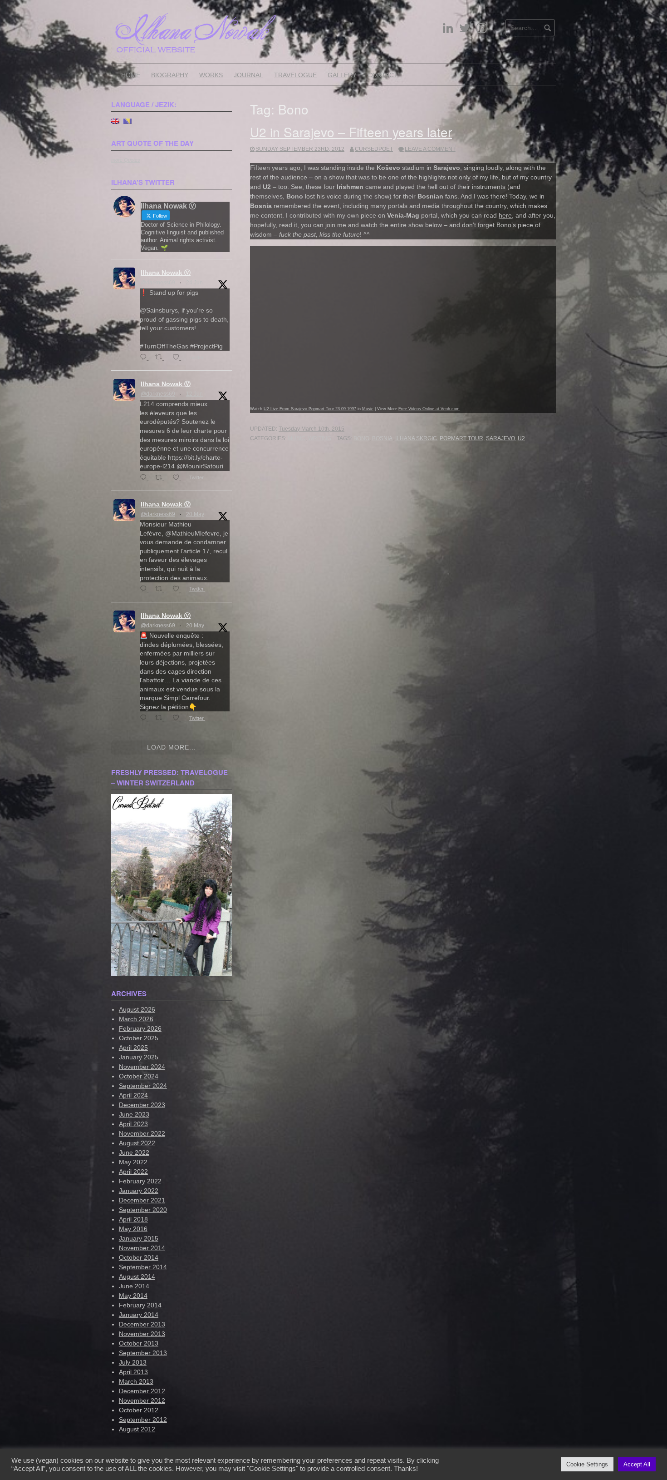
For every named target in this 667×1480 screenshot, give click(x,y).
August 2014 (137, 1276)
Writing (319, 438)
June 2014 (134, 1286)
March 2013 (136, 1381)
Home (130, 75)
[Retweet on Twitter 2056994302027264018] (161, 718)
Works (211, 75)
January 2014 (138, 1314)
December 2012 (142, 1391)
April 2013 (133, 1372)
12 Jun (194, 394)
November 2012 (142, 1400)
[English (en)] (115, 120)
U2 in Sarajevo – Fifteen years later (351, 132)
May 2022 (133, 1162)
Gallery (342, 75)
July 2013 (133, 1362)
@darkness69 (158, 282)
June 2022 (134, 1152)
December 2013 (142, 1324)
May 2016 (133, 1228)
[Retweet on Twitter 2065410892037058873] (161, 478)
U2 (521, 438)
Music (367, 409)
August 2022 (137, 1143)
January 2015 (138, 1238)
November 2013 (142, 1333)
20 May (195, 514)
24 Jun (194, 282)
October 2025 (138, 1038)
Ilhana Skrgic (416, 438)
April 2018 (133, 1219)
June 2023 (134, 1114)
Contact (383, 75)
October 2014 (138, 1257)
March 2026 (136, 1019)
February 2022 (140, 1181)
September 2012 (143, 1419)
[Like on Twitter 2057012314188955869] (178, 589)
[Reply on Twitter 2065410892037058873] (145, 478)
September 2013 (143, 1352)
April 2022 (133, 1171)
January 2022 (138, 1190)
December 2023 (142, 1104)
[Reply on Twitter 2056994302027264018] (145, 718)
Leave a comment (430, 149)
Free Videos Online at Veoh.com (429, 409)
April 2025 (133, 1047)
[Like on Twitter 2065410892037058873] (178, 478)
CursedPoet (374, 149)
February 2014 (140, 1305)
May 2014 (133, 1295)
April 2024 (133, 1095)
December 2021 (142, 1200)
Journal (248, 75)
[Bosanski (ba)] (127, 120)
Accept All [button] (636, 1464)
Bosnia (382, 438)
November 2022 (142, 1133)
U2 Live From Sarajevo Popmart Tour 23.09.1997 (310, 409)
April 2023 (133, 1123)
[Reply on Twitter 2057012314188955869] (145, 589)
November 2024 (142, 1066)
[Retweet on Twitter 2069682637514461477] (161, 357)
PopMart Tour (461, 438)
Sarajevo (500, 438)
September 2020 (143, 1209)
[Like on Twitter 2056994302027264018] (178, 718)
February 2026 (140, 1028)
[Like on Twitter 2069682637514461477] (178, 357)
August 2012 (137, 1429)
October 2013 (138, 1343)
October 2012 (138, 1410)
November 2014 (142, 1248)
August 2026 (137, 1009)
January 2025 (138, 1057)
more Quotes (125, 160)
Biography (169, 75)
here (505, 215)
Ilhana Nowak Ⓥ (166, 272)
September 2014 (143, 1267)
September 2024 (143, 1085)
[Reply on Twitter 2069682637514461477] (145, 357)
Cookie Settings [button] (587, 1464)
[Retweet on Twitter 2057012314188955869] (161, 589)
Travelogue (295, 75)
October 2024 (138, 1076)
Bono (361, 438)
